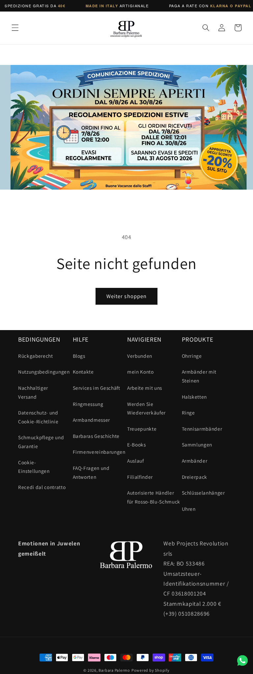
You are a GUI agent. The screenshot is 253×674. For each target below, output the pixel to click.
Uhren (189, 509)
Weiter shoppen (126, 296)
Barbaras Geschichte (96, 436)
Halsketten (194, 396)
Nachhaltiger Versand (33, 392)
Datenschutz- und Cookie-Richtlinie (38, 417)
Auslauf (135, 460)
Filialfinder (140, 477)
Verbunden (139, 355)
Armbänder (195, 460)
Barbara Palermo (114, 670)
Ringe (188, 412)
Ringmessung (88, 404)
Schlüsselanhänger (203, 492)
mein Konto (140, 371)
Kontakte (83, 371)
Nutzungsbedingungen (44, 371)
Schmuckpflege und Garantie (41, 441)
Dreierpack (195, 477)
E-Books (136, 444)
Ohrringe (192, 355)
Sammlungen (197, 444)
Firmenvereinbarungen (99, 451)
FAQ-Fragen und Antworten (91, 472)
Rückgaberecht (35, 355)
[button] (15, 28)
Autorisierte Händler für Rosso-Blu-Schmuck (153, 497)
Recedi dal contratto (42, 487)
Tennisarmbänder (202, 428)
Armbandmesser (91, 419)
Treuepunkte (141, 428)
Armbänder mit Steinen (199, 376)
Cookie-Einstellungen (34, 467)
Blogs (79, 355)
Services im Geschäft (96, 387)
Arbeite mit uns (144, 387)
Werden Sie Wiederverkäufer (146, 408)
